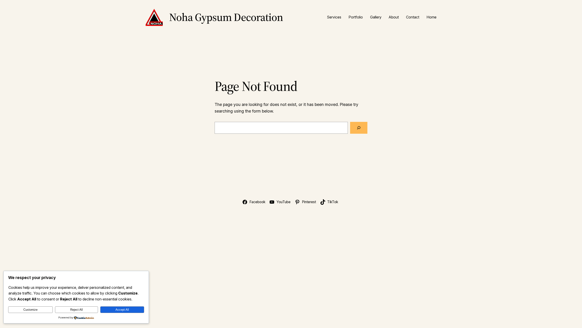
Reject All (76, 309)
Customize (30, 309)
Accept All (122, 309)
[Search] (358, 128)
